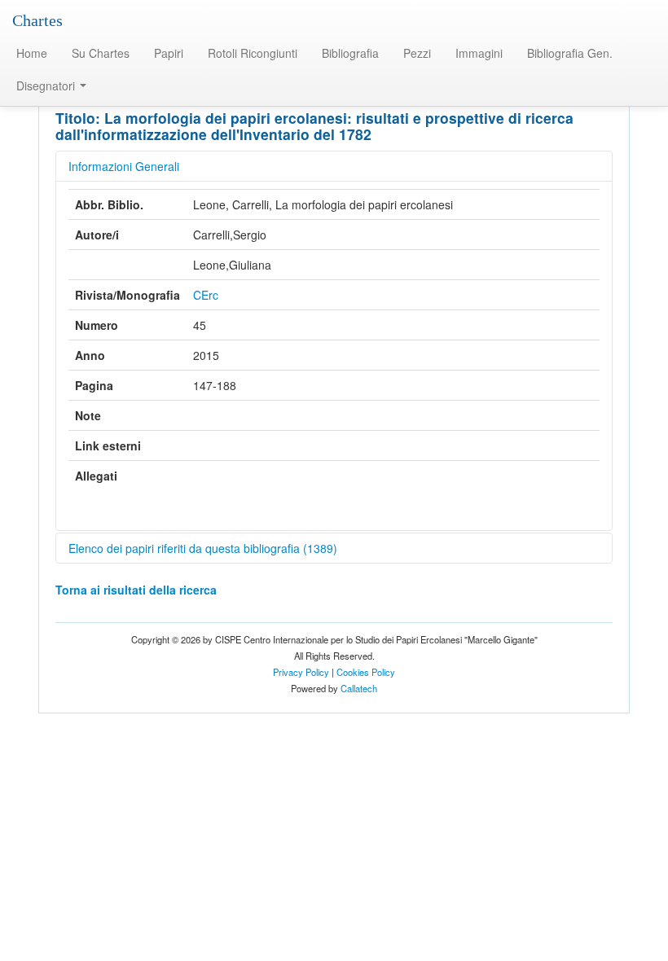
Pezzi (417, 53)
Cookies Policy (365, 671)
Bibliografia (350, 53)
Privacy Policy (301, 671)
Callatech (359, 688)
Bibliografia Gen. (570, 53)
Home (31, 53)
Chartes (37, 20)
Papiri (168, 53)
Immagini (479, 53)
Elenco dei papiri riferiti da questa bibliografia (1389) (202, 548)
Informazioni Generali (123, 166)
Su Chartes (101, 53)
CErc (205, 295)
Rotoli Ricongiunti (252, 53)
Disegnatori (47, 85)
